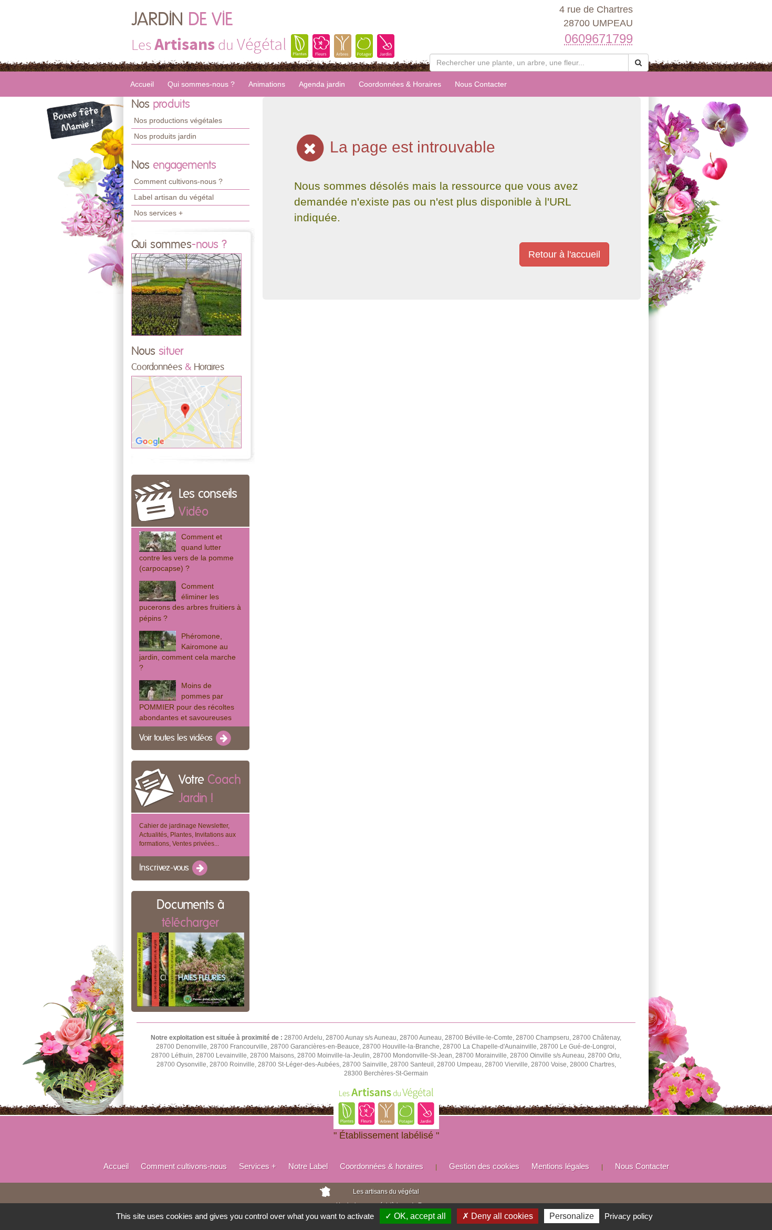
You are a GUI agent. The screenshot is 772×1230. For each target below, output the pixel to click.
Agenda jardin (322, 84)
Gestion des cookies (484, 1166)
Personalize (571, 1216)
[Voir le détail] (157, 541)
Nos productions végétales (178, 120)
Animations (266, 84)
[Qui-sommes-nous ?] (186, 294)
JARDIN (182, 20)
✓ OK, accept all (415, 1216)
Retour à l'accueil (564, 254)
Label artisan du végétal (174, 197)
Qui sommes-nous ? (201, 84)
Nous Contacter (481, 84)
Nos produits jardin (165, 136)
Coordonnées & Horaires (400, 84)
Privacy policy (628, 1216)
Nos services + (158, 213)
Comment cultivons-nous (184, 1166)
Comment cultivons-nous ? (178, 181)
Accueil (142, 84)
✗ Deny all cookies (497, 1216)
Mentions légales (560, 1166)
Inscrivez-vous (165, 868)
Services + (257, 1166)
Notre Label (308, 1166)
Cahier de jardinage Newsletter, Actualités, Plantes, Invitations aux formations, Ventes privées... (187, 834)
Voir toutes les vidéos (177, 738)
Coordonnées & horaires (381, 1166)
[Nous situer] (186, 411)
